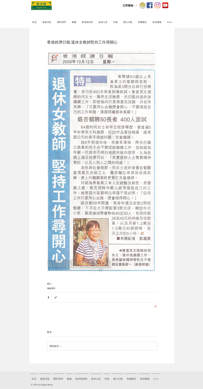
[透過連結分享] (55, 297)
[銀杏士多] (142, 5)
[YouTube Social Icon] (165, 5)
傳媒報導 (51, 288)
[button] (60, 22)
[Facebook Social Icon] (149, 5)
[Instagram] (157, 5)
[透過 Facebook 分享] (48, 297)
